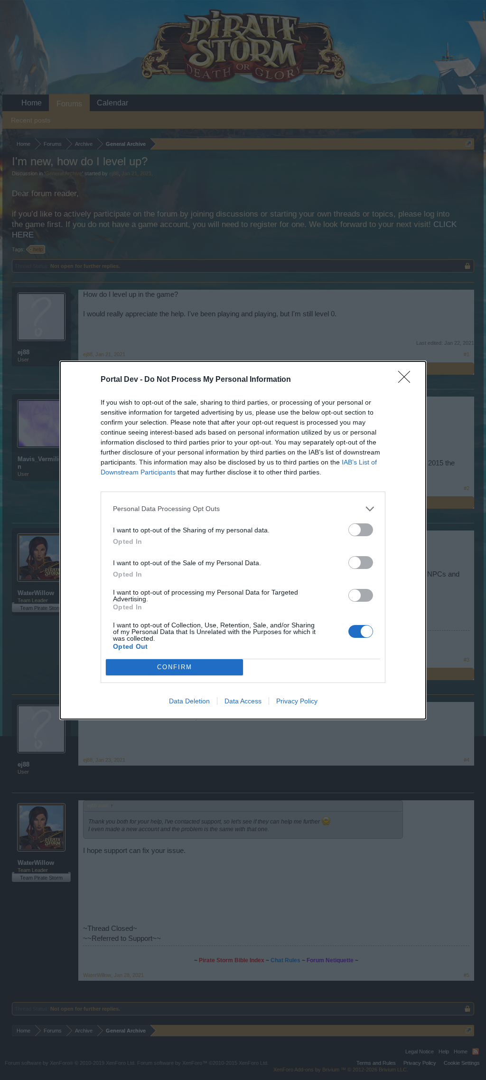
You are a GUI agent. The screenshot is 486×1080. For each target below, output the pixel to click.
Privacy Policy (297, 701)
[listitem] (243, 509)
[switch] (360, 529)
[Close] (407, 380)
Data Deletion (189, 701)
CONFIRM (174, 667)
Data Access (243, 701)
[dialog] (243, 540)
